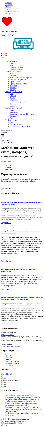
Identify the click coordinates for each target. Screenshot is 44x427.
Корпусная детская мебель (20, 126)
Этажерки (14, 112)
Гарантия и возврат (12, 9)
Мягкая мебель (11, 61)
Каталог (4, 53)
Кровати (13, 88)
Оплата (8, 7)
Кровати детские (16, 124)
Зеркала (13, 104)
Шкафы (13, 75)
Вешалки (13, 106)
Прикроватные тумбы (18, 84)
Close (3, 57)
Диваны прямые (16, 69)
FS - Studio (18, 423)
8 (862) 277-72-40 (7, 35)
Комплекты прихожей (18, 102)
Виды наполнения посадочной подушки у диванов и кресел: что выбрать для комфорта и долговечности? (22, 298)
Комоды (13, 90)
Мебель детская (11, 120)
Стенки (13, 116)
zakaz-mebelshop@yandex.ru (11, 346)
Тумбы (12, 98)
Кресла (12, 65)
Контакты (9, 13)
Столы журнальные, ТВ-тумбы (22, 114)
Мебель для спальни (13, 71)
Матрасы (13, 86)
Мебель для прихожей (13, 92)
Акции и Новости (12, 11)
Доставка (9, 5)
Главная (8, 3)
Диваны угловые (16, 67)
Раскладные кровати (18, 80)
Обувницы (14, 100)
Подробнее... (6, 223)
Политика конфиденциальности (13, 421)
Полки (12, 118)
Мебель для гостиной (13, 108)
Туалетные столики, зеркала (21, 77)
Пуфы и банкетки (17, 82)
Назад (12, 63)
